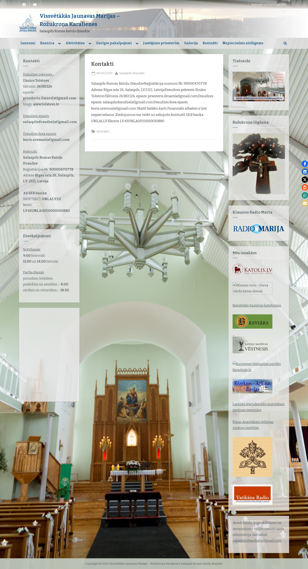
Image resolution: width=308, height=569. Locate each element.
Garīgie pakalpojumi (114, 43)
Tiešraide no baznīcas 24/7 (268, 4)
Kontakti (210, 43)
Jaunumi (28, 43)
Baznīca (47, 43)
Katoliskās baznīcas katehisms (257, 305)
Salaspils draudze (132, 73)
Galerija (191, 43)
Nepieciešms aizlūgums (243, 43)
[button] (305, 164)
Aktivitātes (75, 43)
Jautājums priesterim (161, 43)
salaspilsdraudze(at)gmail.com (257, 541)
